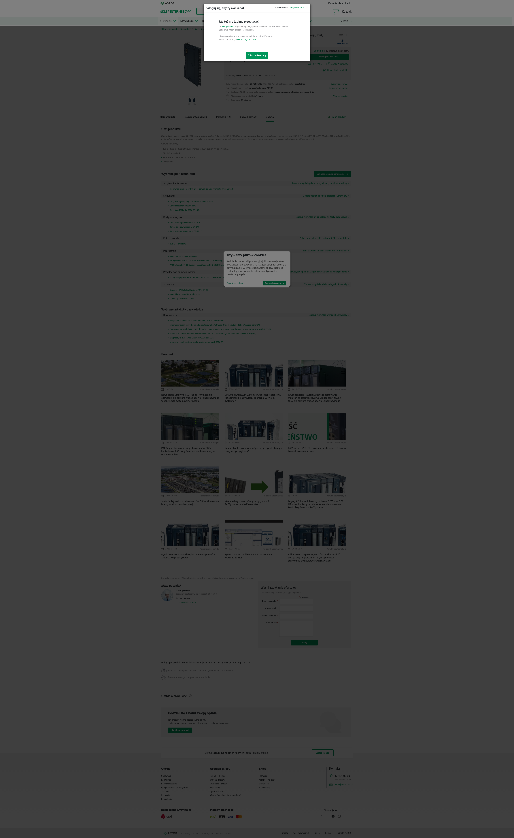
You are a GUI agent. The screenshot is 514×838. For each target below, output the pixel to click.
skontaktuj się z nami (246, 39)
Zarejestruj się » (297, 7)
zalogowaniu (228, 26)
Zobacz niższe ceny (257, 55)
